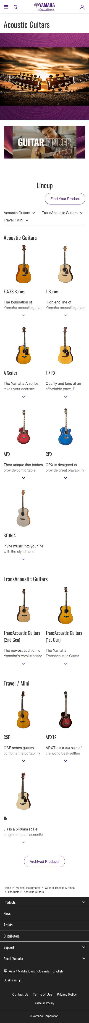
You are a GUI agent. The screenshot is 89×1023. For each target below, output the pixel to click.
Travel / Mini (13, 220)
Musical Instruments (28, 888)
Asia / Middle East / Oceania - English (36, 971)
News (7, 913)
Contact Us (20, 994)
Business (10, 980)
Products (13, 892)
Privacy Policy (67, 994)
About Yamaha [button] (13, 958)
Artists (8, 924)
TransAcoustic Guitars (60, 212)
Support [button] (9, 947)
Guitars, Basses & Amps (60, 888)
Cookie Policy (44, 1002)
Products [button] (10, 902)
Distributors (11, 936)
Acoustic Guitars (17, 212)
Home (7, 888)
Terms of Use (42, 994)
